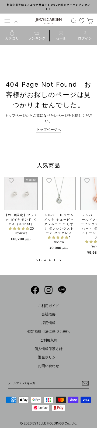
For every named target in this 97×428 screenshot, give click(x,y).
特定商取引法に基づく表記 (48, 331)
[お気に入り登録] (11, 180)
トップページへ (48, 130)
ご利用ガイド (48, 306)
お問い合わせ (48, 366)
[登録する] (85, 383)
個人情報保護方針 (48, 349)
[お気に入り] (82, 21)
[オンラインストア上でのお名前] (35, 290)
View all (46, 260)
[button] (19, 228)
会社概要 (48, 314)
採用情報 (48, 323)
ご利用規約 (48, 340)
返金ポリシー (48, 357)
